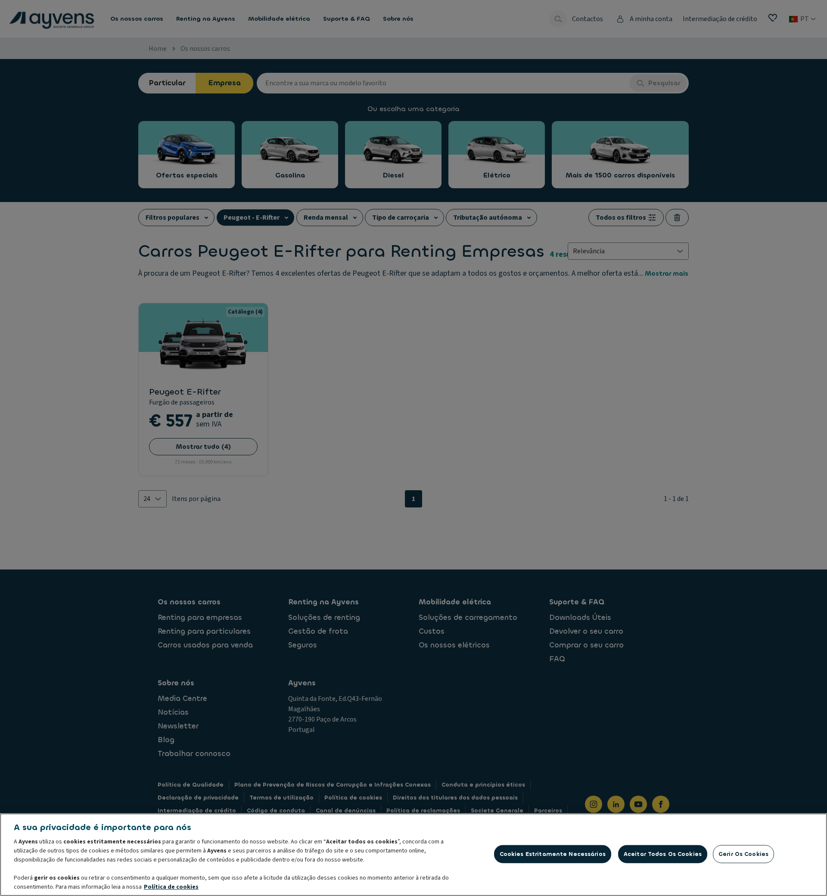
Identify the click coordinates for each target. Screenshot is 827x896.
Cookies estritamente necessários (553, 854)
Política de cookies (171, 887)
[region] (413, 854)
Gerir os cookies (743, 854)
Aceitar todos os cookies (663, 854)
